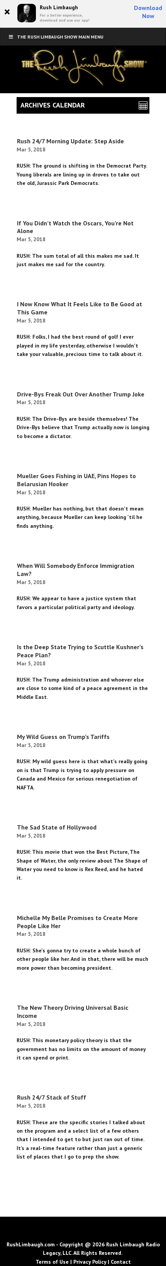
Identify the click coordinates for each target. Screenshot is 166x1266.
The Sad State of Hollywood (57, 827)
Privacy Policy (89, 1261)
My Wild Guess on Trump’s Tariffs (63, 736)
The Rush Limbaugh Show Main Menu (60, 37)
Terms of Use (52, 1261)
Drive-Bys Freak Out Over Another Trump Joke (80, 394)
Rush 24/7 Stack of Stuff (51, 1097)
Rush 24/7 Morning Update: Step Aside (70, 141)
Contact (121, 1261)
